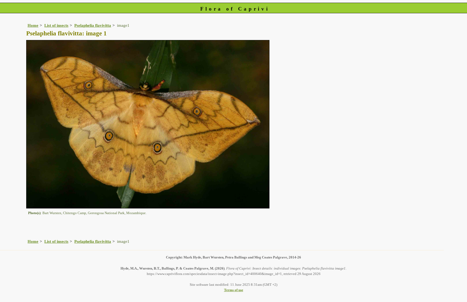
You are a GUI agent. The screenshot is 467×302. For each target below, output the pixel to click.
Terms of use (233, 290)
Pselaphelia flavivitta (92, 25)
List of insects (56, 25)
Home (33, 25)
